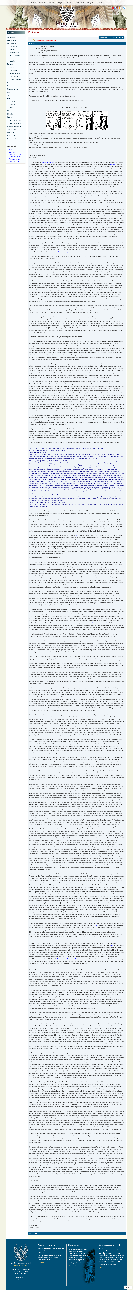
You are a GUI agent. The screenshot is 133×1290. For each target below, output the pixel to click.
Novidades (12, 152)
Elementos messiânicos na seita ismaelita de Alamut (73, 959)
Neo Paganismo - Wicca (15, 57)
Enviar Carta (42, 1262)
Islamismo (13, 61)
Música (12, 108)
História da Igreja (15, 123)
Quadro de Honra (13, 139)
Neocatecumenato (13, 89)
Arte (8, 98)
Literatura (13, 104)
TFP (8, 95)
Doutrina (10, 64)
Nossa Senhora (15, 73)
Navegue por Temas (15, 154)
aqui (95, 925)
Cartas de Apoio (12, 136)
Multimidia (42, 3)
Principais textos (14, 159)
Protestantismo (15, 53)
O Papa (9, 83)
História (9, 117)
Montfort (112, 164)
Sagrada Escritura (16, 80)
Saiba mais (72, 1266)
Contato (99, 3)
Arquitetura (13, 101)
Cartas (33, 3)
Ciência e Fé (11, 111)
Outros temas (11, 129)
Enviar (112, 37)
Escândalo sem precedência (100, 623)
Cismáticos (13, 46)
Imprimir (120, 37)
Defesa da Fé (11, 43)
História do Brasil (15, 120)
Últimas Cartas (12, 40)
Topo (129, 1287)
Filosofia (10, 114)
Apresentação (11, 37)
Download (104, 37)
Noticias (51, 3)
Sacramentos (14, 76)
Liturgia (12, 67)
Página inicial (13, 150)
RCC (8, 92)
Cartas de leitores (14, 161)
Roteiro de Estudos (15, 157)
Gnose (9, 86)
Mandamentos (14, 70)
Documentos (80, 3)
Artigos (60, 3)
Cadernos (69, 3)
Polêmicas (10, 133)
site (60, 511)
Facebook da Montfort (47, 162)
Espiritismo (13, 49)
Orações (90, 3)
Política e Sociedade (14, 126)
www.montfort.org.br (21, 1265)
